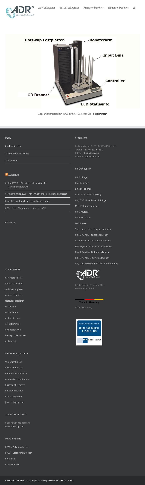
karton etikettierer (13, 396)
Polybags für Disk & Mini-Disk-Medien (93, 246)
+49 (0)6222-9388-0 (93, 149)
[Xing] (15, 230)
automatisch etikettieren (17, 379)
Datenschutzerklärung (18, 153)
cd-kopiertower (12, 323)
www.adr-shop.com (14, 426)
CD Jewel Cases (82, 217)
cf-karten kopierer (13, 295)
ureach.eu (10, 458)
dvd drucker (11, 341)
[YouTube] (11, 230)
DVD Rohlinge (82, 182)
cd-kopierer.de (14, 146)
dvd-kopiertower (13, 329)
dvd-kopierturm (12, 318)
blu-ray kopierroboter (15, 335)
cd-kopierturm (12, 312)
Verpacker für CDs (13, 361)
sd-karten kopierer (14, 289)
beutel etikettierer (14, 390)
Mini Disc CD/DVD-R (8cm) (88, 194)
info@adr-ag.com (91, 153)
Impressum (12, 160)
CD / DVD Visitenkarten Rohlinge (90, 200)
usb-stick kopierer (13, 277)
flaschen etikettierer (15, 384)
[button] (134, 7)
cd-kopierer (10, 306)
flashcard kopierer (13, 283)
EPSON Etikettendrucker (17, 447)
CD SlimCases (81, 211)
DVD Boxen (80, 223)
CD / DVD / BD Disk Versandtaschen (92, 257)
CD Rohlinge (81, 177)
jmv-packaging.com (14, 402)
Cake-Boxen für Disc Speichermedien (93, 240)
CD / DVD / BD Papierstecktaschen (91, 234)
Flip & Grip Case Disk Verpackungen (92, 252)
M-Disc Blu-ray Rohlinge (87, 206)
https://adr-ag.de (92, 156)
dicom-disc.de (12, 464)
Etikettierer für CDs (14, 367)
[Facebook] (6, 230)
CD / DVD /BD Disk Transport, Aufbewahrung (96, 263)
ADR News (13, 174)
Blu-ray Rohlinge (83, 188)
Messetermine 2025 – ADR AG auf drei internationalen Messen (37, 193)
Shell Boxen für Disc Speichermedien (93, 229)
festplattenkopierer (14, 300)
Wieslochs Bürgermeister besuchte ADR (26, 208)
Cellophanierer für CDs (16, 373)
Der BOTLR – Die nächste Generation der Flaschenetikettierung (27, 185)
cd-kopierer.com (99, 113)
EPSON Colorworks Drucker (18, 452)
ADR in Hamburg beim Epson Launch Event (28, 201)
